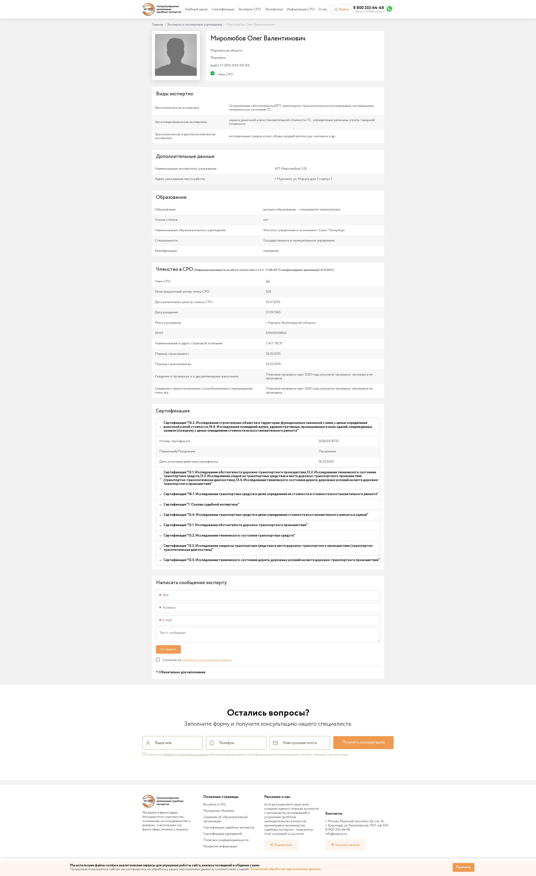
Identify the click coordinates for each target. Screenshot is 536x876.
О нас (323, 9)
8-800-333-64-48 (337, 829)
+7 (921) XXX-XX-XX (230, 65)
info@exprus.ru (336, 834)
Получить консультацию (363, 742)
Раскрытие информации (220, 846)
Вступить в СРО (214, 804)
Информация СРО (300, 9)
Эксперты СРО (249, 9)
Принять (463, 867)
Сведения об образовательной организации (225, 819)
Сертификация (223, 9)
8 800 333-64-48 (368, 8)
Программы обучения (218, 811)
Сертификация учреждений (222, 834)
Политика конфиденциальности (226, 840)
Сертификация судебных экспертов (228, 827)
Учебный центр (196, 9)
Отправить (168, 649)
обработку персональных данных (207, 660)
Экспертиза (274, 9)
